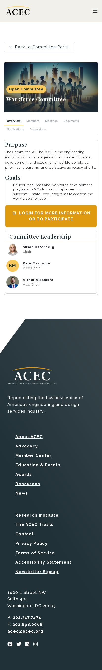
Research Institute (37, 515)
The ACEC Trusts (34, 524)
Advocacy (26, 446)
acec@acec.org (25, 631)
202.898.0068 (28, 624)
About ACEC (29, 436)
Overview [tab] (14, 121)
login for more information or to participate (54, 216)
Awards (23, 474)
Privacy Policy (31, 543)
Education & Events (38, 465)
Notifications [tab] (15, 129)
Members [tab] (32, 121)
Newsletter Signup (37, 571)
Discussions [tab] (38, 129)
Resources (27, 484)
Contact (24, 534)
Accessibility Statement (43, 562)
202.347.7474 (27, 617)
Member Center (33, 455)
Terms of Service (35, 553)
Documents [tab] (71, 121)
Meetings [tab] (51, 121)
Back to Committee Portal (41, 47)
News (21, 493)
